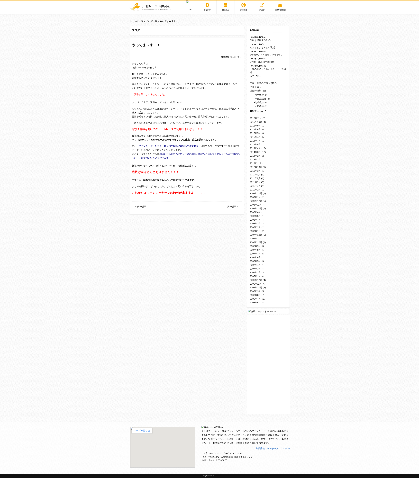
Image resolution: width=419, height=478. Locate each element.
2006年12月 (256, 280)
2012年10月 (256, 167)
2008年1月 (255, 231)
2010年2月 (255, 189)
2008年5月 (255, 216)
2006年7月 (255, 299)
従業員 (253, 87)
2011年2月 (255, 186)
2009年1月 (255, 197)
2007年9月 (255, 246)
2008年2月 (255, 227)
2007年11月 (256, 238)
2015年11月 (256, 118)
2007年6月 (255, 257)
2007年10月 (256, 242)
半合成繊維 (260, 98)
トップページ (136, 21)
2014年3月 (255, 152)
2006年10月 (256, 287)
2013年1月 (255, 159)
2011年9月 (255, 174)
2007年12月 (256, 235)
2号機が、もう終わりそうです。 (266, 54)
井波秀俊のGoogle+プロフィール (273, 448)
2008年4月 (255, 219)
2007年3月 (255, 268)
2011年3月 (255, 182)
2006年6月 (255, 302)
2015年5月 (255, 133)
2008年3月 (255, 223)
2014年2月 (255, 155)
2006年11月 (256, 283)
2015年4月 (255, 137)
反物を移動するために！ (262, 40)
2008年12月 (256, 201)
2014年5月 (255, 144)
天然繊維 (259, 106)
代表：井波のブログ (260, 83)
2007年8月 (255, 250)
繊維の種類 (255, 90)
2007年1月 (255, 276)
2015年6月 (255, 129)
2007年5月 (255, 261)
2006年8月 (255, 295)
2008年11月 (256, 204)
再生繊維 (259, 95)
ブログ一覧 (151, 21)
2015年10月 (256, 122)
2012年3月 (255, 171)
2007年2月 (255, 272)
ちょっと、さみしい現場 (262, 47)
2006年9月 (255, 291)
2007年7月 (255, 253)
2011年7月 (255, 178)
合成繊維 (259, 102)
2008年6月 (255, 212)
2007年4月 (255, 265)
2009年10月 (256, 193)
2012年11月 (256, 163)
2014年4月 (255, 148)
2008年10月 (256, 208)
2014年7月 (255, 140)
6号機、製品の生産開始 (262, 62)
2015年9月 (255, 125)
